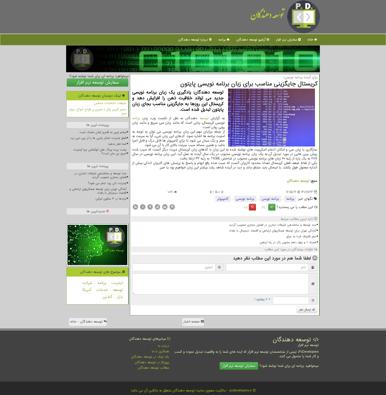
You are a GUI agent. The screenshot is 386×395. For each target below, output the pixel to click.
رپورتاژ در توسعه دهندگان (152, 362)
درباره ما (163, 345)
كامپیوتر (223, 199)
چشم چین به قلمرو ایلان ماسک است (103, 132)
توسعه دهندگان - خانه (87, 321)
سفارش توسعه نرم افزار (97, 82)
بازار (120, 297)
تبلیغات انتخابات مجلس (110, 103)
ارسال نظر (305, 310)
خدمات (102, 290)
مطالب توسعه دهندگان (153, 367)
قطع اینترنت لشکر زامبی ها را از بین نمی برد (98, 138)
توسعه (204, 118)
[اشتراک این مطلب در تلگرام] (157, 207)
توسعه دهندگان (267, 17)
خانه (310, 39)
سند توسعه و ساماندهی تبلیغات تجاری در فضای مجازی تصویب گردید (272, 225)
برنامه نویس (270, 199)
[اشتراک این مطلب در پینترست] (172, 207)
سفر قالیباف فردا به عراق (301, 236)
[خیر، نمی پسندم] (252, 207)
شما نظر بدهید (117, 144)
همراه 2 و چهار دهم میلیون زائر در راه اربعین (288, 242)
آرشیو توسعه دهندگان (251, 39)
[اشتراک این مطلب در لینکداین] (165, 207)
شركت (87, 283)
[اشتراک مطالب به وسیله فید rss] (135, 207)
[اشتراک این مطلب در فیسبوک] (150, 207)
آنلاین (107, 297)
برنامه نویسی (245, 199)
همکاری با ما (160, 351)
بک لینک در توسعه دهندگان (150, 356)
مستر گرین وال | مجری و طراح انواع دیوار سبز (97, 111)
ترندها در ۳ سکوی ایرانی (111, 199)
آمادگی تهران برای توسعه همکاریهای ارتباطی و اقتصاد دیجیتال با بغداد (272, 231)
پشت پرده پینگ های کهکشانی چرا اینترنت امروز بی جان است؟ (99, 152)
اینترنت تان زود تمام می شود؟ (107, 183)
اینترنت (117, 283)
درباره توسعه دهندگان (193, 39)
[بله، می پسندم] (271, 207)
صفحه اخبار (192, 321)
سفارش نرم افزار (287, 39)
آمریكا (86, 290)
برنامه (222, 39)
